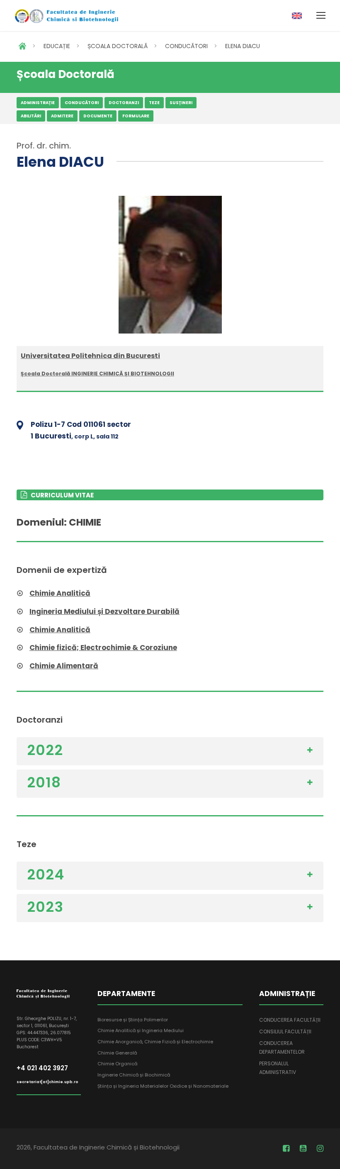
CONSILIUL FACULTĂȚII (285, 1031)
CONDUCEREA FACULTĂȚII (290, 1019)
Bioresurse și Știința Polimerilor (132, 1019)
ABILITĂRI (31, 116)
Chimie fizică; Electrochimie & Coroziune (103, 648)
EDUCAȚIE (57, 46)
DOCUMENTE (97, 116)
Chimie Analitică (59, 593)
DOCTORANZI (124, 103)
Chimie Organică (117, 1063)
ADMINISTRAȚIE (38, 103)
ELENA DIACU (242, 46)
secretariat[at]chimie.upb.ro (47, 1081)
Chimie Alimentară (63, 666)
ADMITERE (62, 116)
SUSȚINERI (181, 103)
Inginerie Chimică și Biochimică (133, 1075)
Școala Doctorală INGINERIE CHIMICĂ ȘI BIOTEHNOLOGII (97, 373)
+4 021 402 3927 (42, 1068)
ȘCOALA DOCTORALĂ (117, 46)
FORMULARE (135, 116)
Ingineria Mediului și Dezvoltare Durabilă (104, 611)
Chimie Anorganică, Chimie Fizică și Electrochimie (155, 1041)
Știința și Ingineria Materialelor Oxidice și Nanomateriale (162, 1086)
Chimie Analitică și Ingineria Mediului (140, 1030)
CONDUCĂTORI (186, 46)
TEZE (154, 103)
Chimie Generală (117, 1053)
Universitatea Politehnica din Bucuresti (90, 355)
